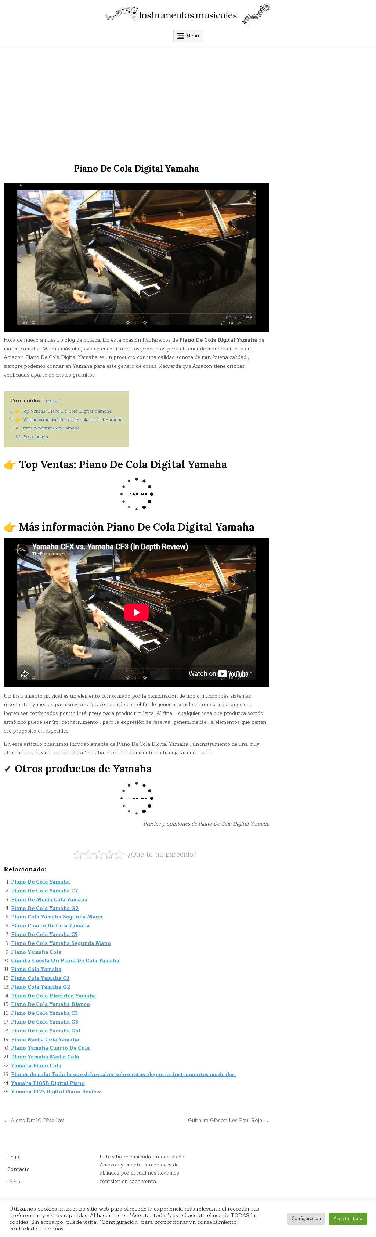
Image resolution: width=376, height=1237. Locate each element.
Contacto (18, 1169)
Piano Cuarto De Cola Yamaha (50, 925)
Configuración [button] (306, 1219)
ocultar (52, 401)
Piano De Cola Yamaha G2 (45, 908)
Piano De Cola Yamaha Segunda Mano (61, 943)
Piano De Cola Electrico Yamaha (53, 996)
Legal (14, 1157)
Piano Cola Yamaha (36, 969)
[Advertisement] (188, 101)
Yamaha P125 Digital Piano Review (56, 1091)
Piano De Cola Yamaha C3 (44, 1013)
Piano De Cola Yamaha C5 (44, 934)
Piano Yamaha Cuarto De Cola (50, 1048)
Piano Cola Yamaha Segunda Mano (56, 917)
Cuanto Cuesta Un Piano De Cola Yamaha (65, 960)
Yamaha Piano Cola (36, 1065)
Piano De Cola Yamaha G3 (44, 1022)
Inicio (13, 1181)
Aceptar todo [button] (347, 1219)
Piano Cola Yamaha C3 (40, 978)
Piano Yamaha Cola (36, 952)
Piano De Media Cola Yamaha (49, 899)
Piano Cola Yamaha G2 (40, 987)
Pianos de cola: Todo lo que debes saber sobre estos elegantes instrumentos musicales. (123, 1074)
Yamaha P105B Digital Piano (48, 1083)
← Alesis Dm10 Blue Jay (34, 1120)
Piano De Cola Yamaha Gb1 (46, 1030)
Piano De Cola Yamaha (40, 882)
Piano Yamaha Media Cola (45, 1057)
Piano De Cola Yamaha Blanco (50, 1004)
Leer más (52, 1228)
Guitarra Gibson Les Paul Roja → (228, 1120)
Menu (192, 36)
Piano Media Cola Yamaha (45, 1039)
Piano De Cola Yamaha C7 (44, 891)
